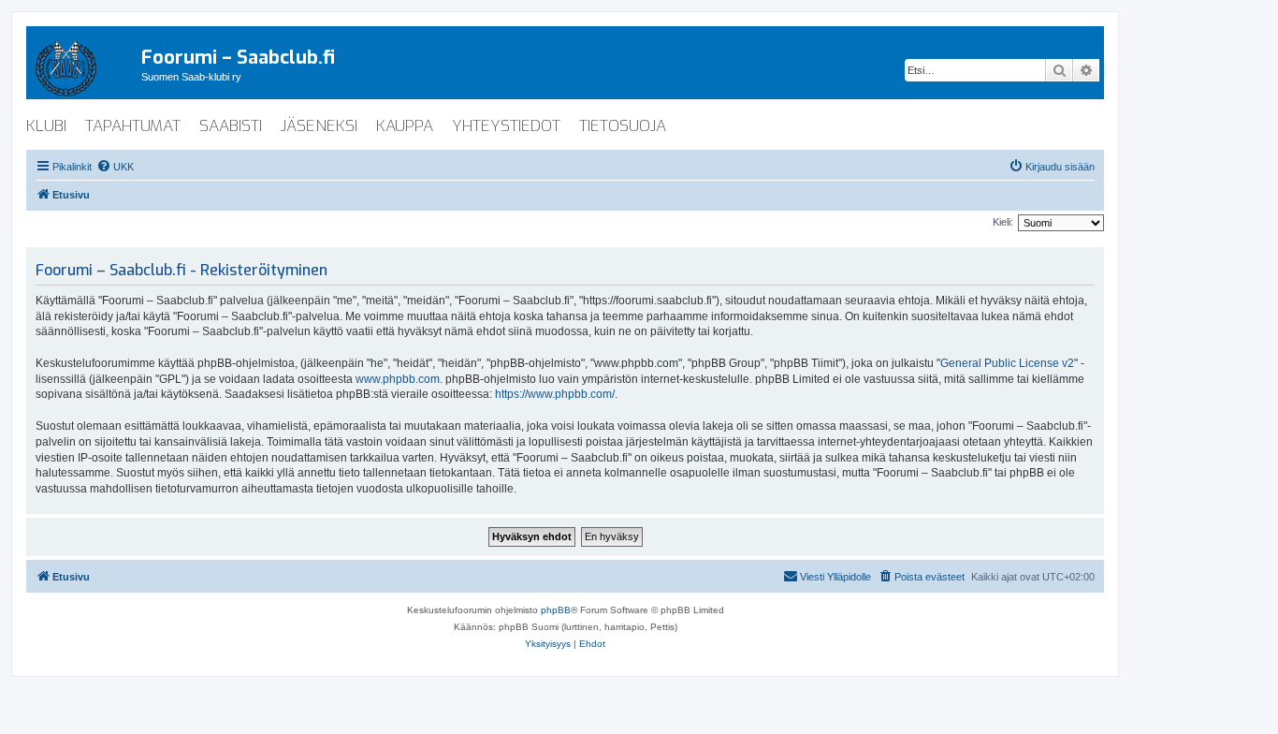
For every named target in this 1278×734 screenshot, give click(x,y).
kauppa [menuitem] (404, 126)
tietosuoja (622, 126)
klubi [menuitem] (46, 126)
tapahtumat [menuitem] (133, 126)
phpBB (556, 610)
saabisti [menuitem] (230, 126)
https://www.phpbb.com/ (555, 394)
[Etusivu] (83, 64)
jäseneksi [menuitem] (319, 126)
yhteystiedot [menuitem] (506, 126)
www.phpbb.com (398, 379)
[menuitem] (115, 166)
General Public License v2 (1007, 363)
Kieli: (1003, 222)
